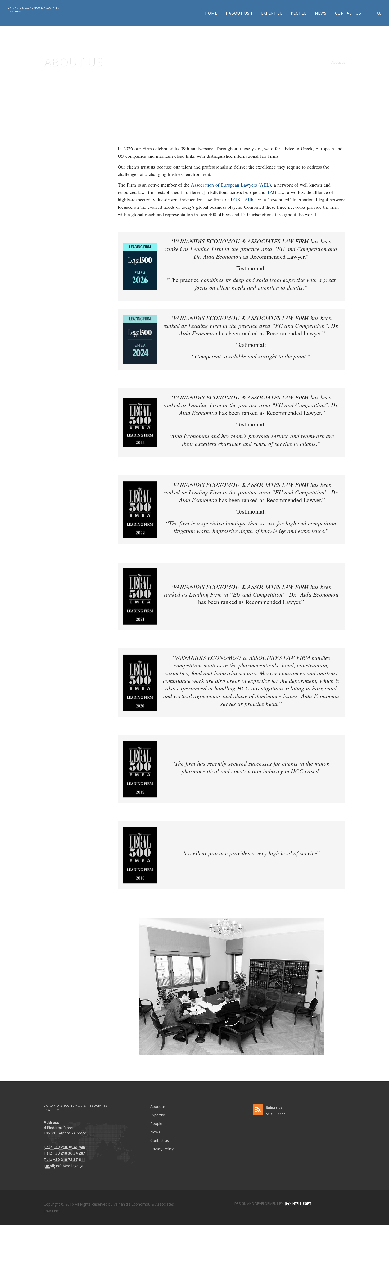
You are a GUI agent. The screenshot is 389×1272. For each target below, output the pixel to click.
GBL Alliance (247, 199)
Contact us (159, 1140)
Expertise (158, 1114)
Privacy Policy (162, 1148)
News (155, 1131)
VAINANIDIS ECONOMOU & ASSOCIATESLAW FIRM (33, 9)
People (156, 1123)
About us (338, 62)
